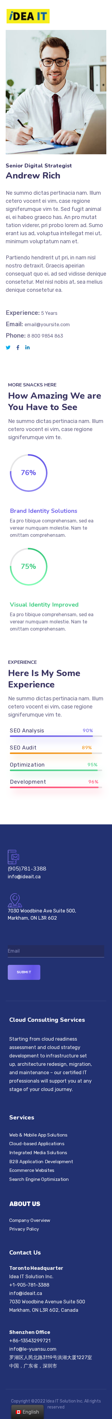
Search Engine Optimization (39, 1179)
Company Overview (29, 1220)
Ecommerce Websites (31, 1170)
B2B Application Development (41, 1161)
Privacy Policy (24, 1229)
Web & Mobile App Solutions (38, 1134)
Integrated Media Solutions (38, 1152)
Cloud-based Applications (36, 1143)
